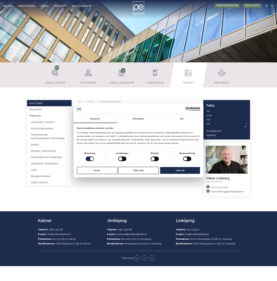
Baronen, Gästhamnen (43, 150)
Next (271, 33)
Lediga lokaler (55, 75)
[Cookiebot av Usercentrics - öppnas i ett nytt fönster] (187, 109)
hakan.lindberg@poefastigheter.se (227, 191)
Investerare (26, 6)
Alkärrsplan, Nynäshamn (44, 163)
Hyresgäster (155, 83)
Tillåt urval (138, 170)
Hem (80, 101)
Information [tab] (138, 119)
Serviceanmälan (227, 5)
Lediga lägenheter (122, 76)
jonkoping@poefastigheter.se (131, 234)
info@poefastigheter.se (59, 234)
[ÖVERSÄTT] (266, 5)
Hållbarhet (221, 83)
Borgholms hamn (40, 176)
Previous (6, 33)
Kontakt (60, 6)
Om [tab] (181, 119)
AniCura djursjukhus (42, 128)
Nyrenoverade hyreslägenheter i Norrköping (47, 136)
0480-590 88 (56, 229)
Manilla (35, 144)
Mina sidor (252, 5)
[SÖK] (272, 5)
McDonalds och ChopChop (46, 157)
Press (45, 6)
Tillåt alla (180, 170)
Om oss (8, 6)
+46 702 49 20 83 (219, 187)
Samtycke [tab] (95, 119)
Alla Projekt (36, 103)
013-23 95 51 (192, 229)
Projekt (188, 83)
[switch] (122, 159)
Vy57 (34, 169)
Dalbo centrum (39, 182)
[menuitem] (266, 5)
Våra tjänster (82, 6)
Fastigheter (89, 83)
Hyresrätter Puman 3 (43, 122)
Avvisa (97, 170)
